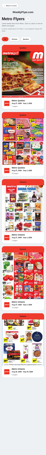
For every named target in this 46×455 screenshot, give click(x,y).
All (5, 39)
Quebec (26, 39)
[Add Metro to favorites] (28, 19)
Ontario (14, 39)
